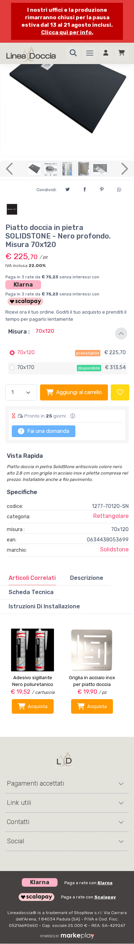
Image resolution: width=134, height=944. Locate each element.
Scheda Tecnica (31, 592)
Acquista (38, 706)
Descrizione (86, 578)
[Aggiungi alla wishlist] (120, 392)
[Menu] (89, 53)
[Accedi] (106, 53)
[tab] (32, 578)
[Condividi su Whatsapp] (119, 188)
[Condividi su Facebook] (84, 188)
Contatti (18, 822)
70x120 (26, 353)
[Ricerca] (73, 53)
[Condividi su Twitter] (67, 188)
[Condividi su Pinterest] (101, 188)
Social (15, 841)
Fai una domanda (47, 431)
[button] (67, 333)
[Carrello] (121, 53)
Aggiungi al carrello (79, 392)
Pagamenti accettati (35, 783)
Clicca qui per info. (67, 32)
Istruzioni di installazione (44, 606)
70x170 (25, 368)
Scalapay (105, 897)
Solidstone (114, 549)
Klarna (23, 284)
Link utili (19, 803)
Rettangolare (111, 516)
